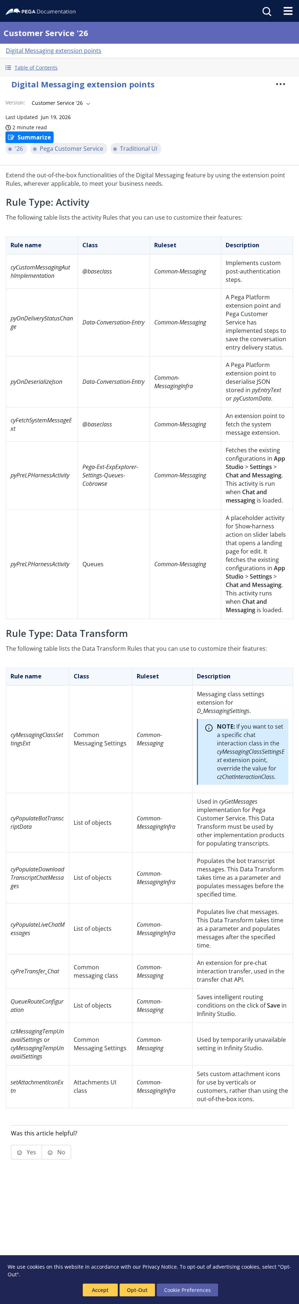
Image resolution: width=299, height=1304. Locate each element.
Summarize (34, 137)
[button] (149, 67)
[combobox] (60, 103)
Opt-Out (137, 1290)
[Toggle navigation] (288, 10)
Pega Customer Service (71, 149)
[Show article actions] (280, 84)
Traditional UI (138, 149)
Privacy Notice (160, 1266)
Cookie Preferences (187, 1290)
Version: (15, 102)
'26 (19, 149)
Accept (100, 1290)
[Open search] (266, 10)
